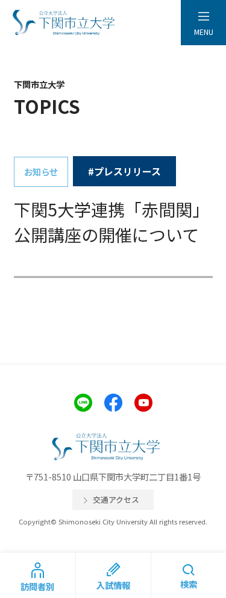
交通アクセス (116, 499)
